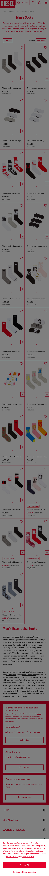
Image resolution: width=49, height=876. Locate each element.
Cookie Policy (28, 856)
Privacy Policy (12, 856)
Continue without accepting (24, 872)
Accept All (24, 865)
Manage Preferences (30, 854)
